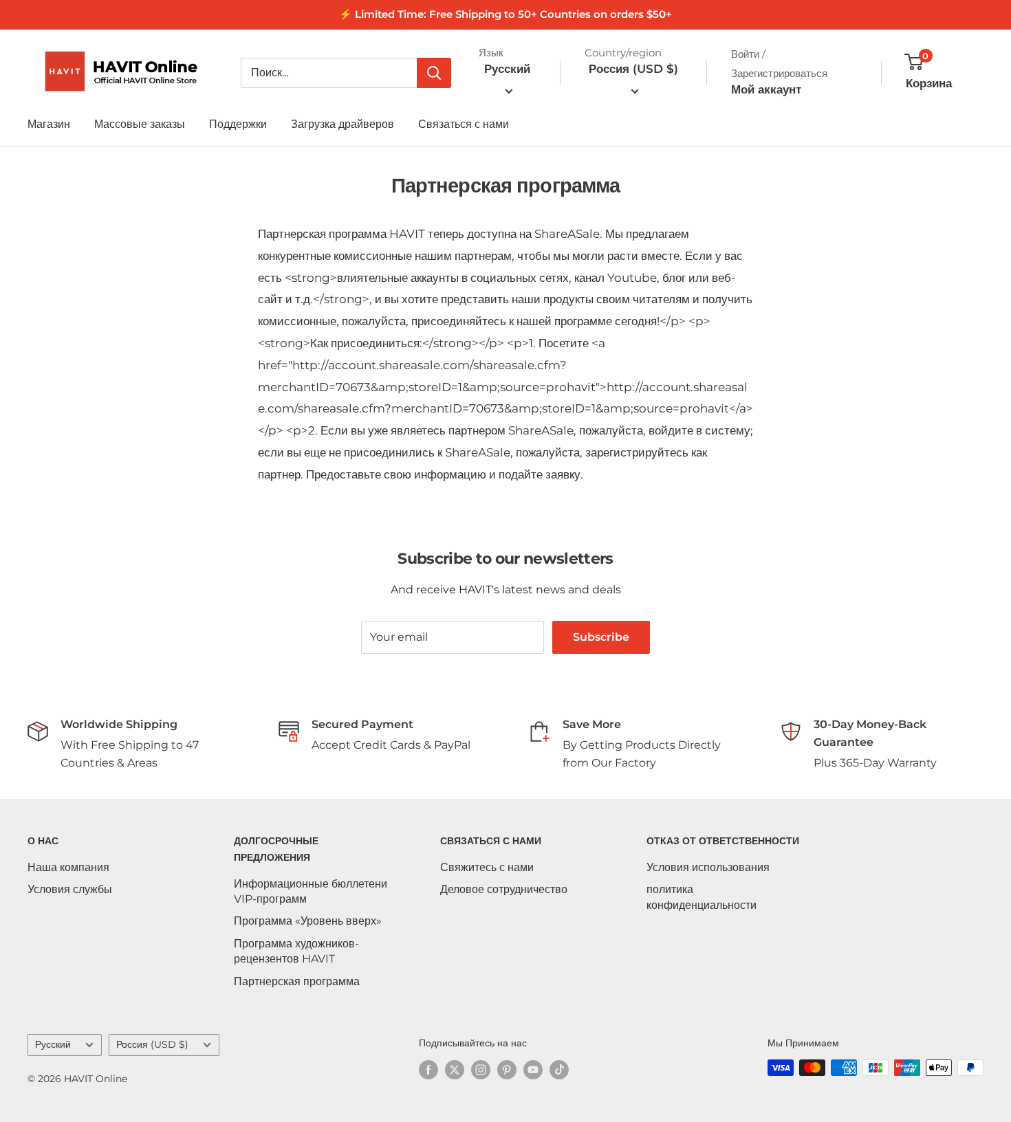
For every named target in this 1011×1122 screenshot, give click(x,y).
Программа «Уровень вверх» (308, 920)
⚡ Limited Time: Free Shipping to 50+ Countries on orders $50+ (505, 14)
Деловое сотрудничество (503, 889)
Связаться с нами (463, 124)
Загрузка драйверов (342, 124)
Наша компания (68, 867)
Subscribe (601, 637)
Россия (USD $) (152, 1044)
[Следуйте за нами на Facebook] (428, 1069)
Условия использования (708, 867)
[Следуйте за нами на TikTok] (559, 1069)
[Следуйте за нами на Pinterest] (507, 1069)
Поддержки (238, 124)
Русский (53, 1044)
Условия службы (70, 889)
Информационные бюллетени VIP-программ (310, 891)
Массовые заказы (139, 124)
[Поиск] (434, 73)
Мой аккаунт (766, 89)
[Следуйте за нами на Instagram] (480, 1069)
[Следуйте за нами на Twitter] (454, 1069)
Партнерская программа (297, 981)
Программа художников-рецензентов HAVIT (296, 951)
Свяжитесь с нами (487, 867)
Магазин (49, 124)
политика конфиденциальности (701, 897)
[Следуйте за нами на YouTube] (533, 1069)
